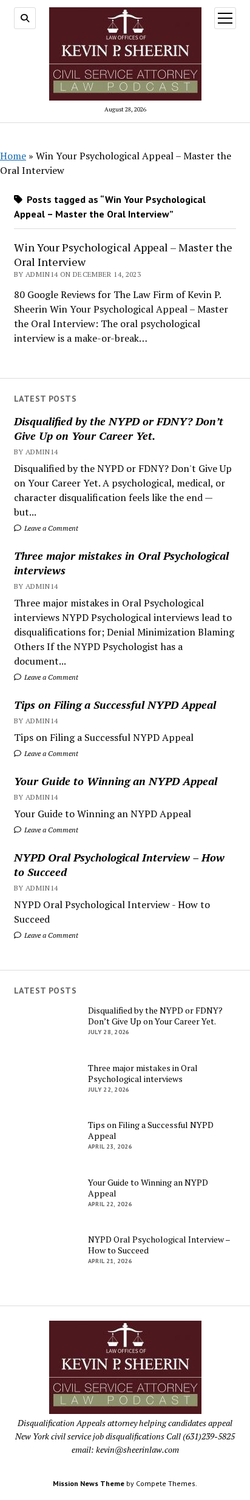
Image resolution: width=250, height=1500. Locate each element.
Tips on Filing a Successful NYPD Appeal (115, 704)
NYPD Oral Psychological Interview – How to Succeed (119, 864)
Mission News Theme (88, 1483)
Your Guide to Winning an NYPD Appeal (115, 781)
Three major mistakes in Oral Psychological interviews (121, 562)
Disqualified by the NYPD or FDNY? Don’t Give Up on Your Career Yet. (118, 428)
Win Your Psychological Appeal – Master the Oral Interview (123, 254)
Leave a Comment (50, 528)
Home (13, 155)
